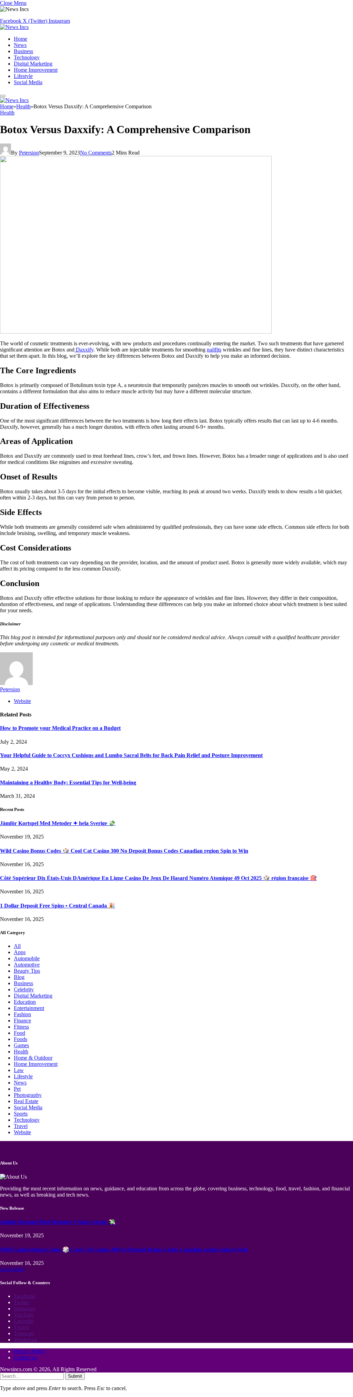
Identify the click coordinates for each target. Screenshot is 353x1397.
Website (22, 1132)
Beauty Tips (27, 971)
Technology (27, 57)
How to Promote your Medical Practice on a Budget (60, 728)
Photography (28, 1095)
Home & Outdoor (33, 1058)
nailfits (214, 350)
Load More (12, 1269)
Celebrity (24, 989)
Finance (22, 1020)
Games (21, 1045)
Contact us (25, 1357)
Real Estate (26, 1101)
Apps (20, 952)
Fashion (22, 1014)
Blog (19, 977)
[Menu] (3, 96)
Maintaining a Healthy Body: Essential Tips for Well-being (68, 782)
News (20, 45)
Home (20, 39)
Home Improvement (36, 70)
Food (19, 1033)
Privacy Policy (30, 1351)
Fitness (21, 1027)
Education (25, 1002)
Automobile (27, 958)
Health (7, 113)
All (17, 946)
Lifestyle (23, 76)
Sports (21, 1114)
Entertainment (29, 1008)
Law (19, 1070)
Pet (17, 1089)
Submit (75, 1376)
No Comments (96, 153)
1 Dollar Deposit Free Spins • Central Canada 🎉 (57, 906)
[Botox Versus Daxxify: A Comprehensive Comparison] (136, 332)
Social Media (28, 82)
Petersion (29, 153)
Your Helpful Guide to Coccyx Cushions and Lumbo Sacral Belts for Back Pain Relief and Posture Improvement (131, 755)
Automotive (27, 965)
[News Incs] (14, 27)
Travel (21, 1126)
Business (23, 51)
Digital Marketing (33, 64)
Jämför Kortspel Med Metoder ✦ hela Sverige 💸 (57, 823)
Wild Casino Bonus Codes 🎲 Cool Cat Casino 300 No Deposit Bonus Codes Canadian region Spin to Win (124, 851)
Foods (20, 1039)
